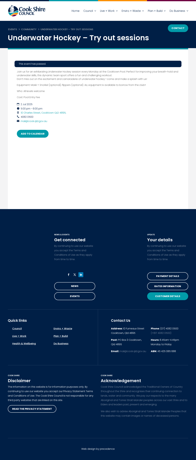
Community (28, 29)
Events (12, 29)
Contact (178, 28)
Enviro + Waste (131, 11)
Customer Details (167, 296)
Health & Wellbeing (24, 343)
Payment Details (167, 276)
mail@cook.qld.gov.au (34, 121)
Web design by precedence (98, 449)
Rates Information (167, 286)
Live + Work (107, 11)
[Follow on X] (74, 274)
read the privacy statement (32, 409)
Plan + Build (155, 11)
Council (88, 11)
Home (75, 11)
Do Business (177, 11)
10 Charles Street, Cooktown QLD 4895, (43, 113)
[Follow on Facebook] (68, 274)
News (74, 286)
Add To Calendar (33, 134)
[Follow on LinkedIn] (80, 274)
